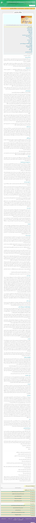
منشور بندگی (33, 3)
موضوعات (31, 8)
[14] (27, 417)
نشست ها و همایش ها (29, 518)
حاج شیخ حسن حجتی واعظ (18, 498)
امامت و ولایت (18, 2)
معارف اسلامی (23, 2)
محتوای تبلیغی (33, 2)
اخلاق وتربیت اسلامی (28, 2)
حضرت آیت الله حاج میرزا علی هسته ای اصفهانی (18, 493)
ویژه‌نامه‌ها (10, 2)
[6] (15, 124)
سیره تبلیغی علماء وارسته (21, 8)
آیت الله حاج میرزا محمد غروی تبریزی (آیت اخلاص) (18, 491)
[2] (30, 454)
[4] (7, 103)
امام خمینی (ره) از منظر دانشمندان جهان (18, 507)
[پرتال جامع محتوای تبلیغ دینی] (3, 2)
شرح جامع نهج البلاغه (28, 3)
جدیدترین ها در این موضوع (30, 490)
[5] (30, 459)
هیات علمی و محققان (17, 518)
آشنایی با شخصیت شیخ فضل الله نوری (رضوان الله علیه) (18, 505)
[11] (27, 206)
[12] (14, 245)
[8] (15, 154)
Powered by (33, 522)
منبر (24, 3)
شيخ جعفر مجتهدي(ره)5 (18, 514)
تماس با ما (15, 519)
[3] (12, 85)
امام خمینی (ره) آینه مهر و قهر (18, 500)
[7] (19, 151)
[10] (26, 180)
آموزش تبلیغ (14, 2)
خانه (34, 8)
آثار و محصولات (10, 518)
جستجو (27, 5)
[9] (19, 157)
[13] (11, 260)
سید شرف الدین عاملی (18, 510)
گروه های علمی (20, 519)
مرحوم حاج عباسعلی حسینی (18, 496)
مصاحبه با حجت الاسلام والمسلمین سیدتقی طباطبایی (18, 512)
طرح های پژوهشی (3, 518)
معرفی (23, 518)
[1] (15, 63)
